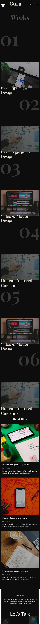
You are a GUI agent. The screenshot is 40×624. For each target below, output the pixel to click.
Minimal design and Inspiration (15, 465)
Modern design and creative (14, 518)
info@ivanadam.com (33, 4)
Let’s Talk (20, 614)
